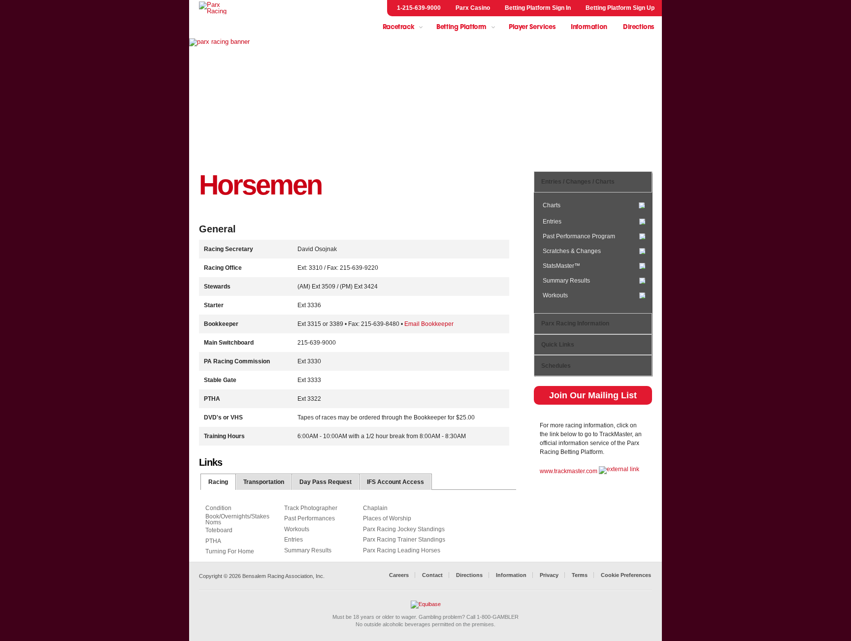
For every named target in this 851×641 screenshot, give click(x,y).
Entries (552, 221)
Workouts (555, 295)
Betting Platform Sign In (538, 7)
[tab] (218, 482)
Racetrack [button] (399, 27)
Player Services (532, 27)
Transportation (263, 482)
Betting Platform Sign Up (620, 7)
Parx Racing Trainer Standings (404, 539)
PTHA (213, 541)
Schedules (556, 365)
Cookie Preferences (626, 575)
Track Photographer (310, 508)
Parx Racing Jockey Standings (404, 529)
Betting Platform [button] (461, 27)
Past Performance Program (579, 236)
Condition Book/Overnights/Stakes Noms (237, 515)
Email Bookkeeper (429, 323)
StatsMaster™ (561, 265)
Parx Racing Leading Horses (401, 550)
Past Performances (309, 518)
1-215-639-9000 (419, 7)
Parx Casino (473, 7)
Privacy (549, 575)
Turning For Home (229, 551)
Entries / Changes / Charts (578, 181)
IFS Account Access (395, 482)
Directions (638, 27)
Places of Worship (387, 518)
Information (589, 27)
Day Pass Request (325, 482)
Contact (432, 575)
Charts (551, 205)
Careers (399, 575)
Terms (580, 575)
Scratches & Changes (572, 251)
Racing (218, 482)
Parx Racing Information (575, 323)
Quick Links (557, 344)
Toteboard (218, 530)
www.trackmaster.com (568, 471)
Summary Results (566, 280)
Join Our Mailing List (593, 395)
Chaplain (375, 508)
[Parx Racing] (218, 7)
